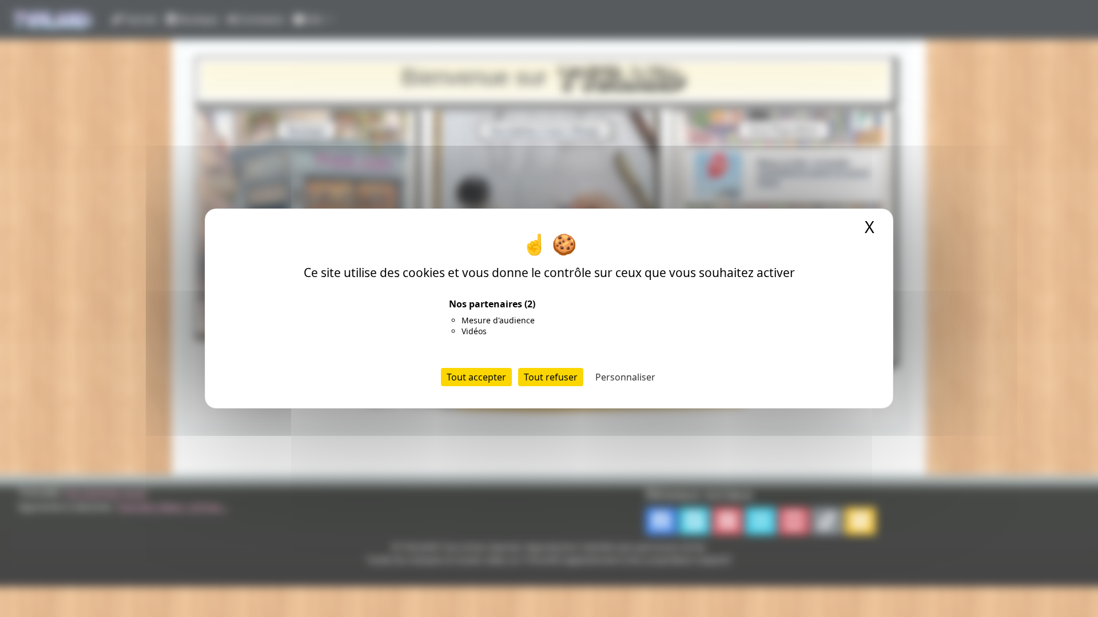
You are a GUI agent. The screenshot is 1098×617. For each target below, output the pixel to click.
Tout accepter (476, 377)
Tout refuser (551, 377)
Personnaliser (625, 377)
